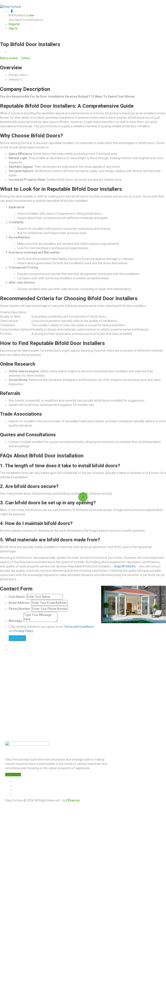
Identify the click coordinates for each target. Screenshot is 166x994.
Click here (65, 955)
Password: (16, 847)
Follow (25, 58)
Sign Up (40, 858)
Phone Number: (20, 608)
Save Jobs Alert (11, 926)
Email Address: (19, 602)
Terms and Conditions (79, 626)
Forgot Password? (21, 858)
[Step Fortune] (10, 6)
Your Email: (17, 966)
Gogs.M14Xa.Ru (125, 566)
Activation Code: (20, 977)
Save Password (23, 865)
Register (14, 24)
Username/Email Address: (27, 841)
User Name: (17, 596)
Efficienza (73, 800)
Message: (16, 621)
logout (84, 815)
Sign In (13, 28)
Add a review (9, 58)
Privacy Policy (23, 631)
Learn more (13, 774)
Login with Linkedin (24, 877)
